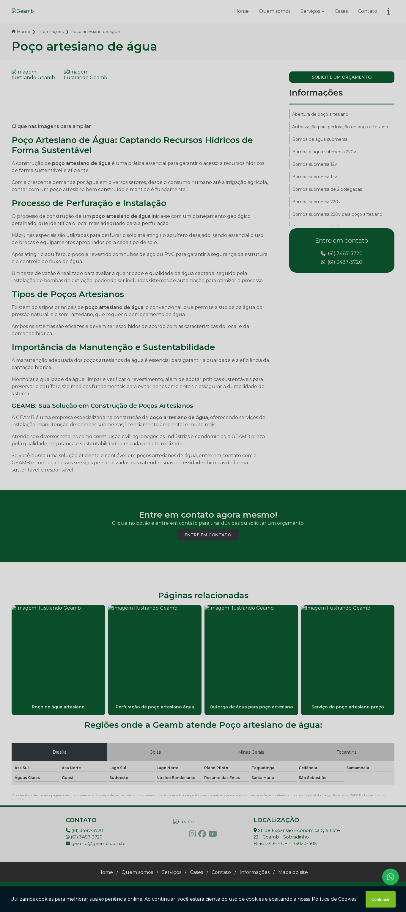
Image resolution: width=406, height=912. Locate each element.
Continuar (381, 899)
